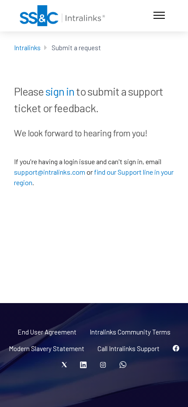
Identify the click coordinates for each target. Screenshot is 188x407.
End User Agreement (47, 332)
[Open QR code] (123, 365)
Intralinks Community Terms (130, 332)
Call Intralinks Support (128, 348)
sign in (59, 91)
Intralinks (27, 48)
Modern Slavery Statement (46, 348)
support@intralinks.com (49, 172)
